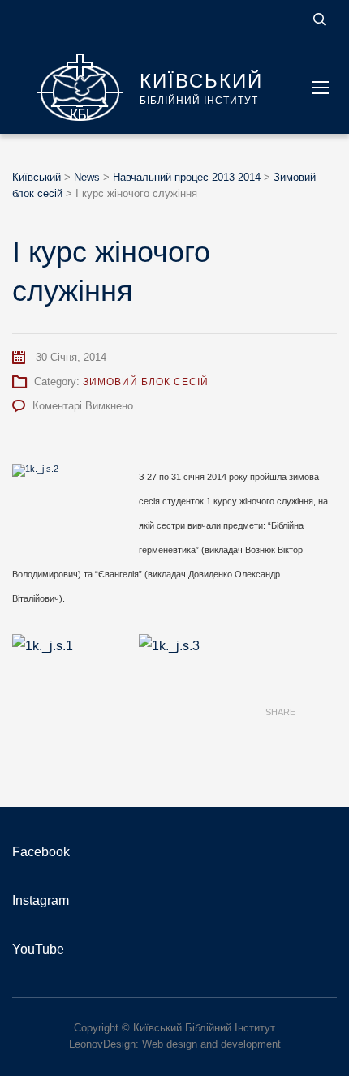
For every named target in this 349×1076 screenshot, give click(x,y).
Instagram (40, 900)
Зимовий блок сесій (146, 382)
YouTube (38, 949)
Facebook (41, 852)
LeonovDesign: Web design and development (175, 1044)
